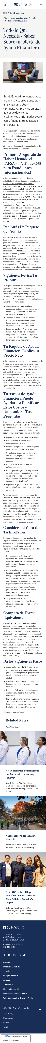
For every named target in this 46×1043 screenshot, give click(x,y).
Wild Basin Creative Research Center (18, 998)
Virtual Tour (8, 971)
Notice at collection (11, 1040)
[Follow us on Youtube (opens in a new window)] (19, 955)
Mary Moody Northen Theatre (15, 993)
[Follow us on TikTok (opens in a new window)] (24, 955)
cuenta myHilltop (23, 699)
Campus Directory (10, 975)
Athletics (7, 984)
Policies (6, 1022)
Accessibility (8, 1013)
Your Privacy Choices (18, 1036)
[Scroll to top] (40, 1009)
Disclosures (8, 1018)
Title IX (6, 1027)
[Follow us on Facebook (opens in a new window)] (4, 955)
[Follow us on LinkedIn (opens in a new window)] (14, 955)
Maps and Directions (11, 966)
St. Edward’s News (17, 13)
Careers (6, 980)
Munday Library (9, 989)
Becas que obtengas (14, 470)
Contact (6, 962)
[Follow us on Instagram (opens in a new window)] (9, 955)
